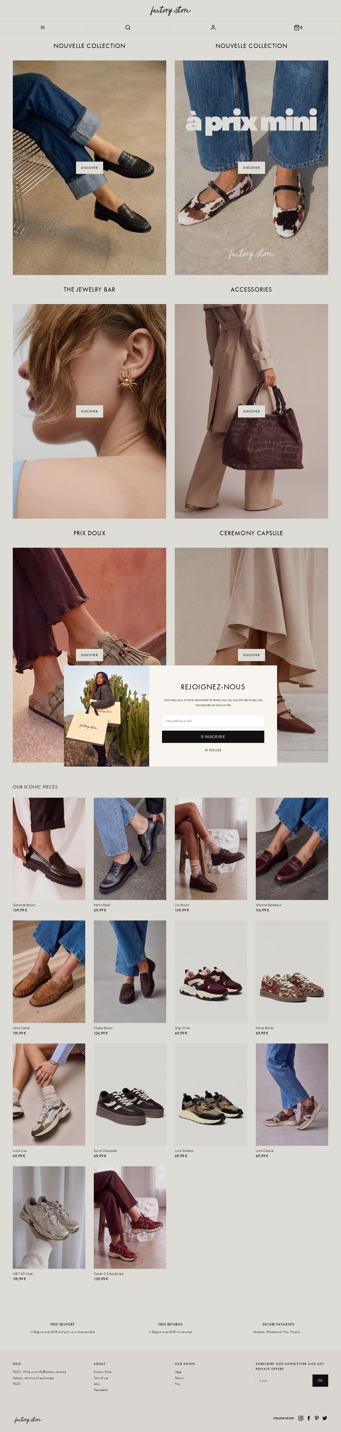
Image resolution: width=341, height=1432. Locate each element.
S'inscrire (213, 737)
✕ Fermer (213, 750)
